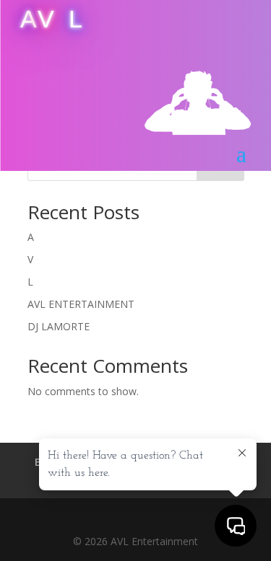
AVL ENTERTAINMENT (80, 304)
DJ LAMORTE (58, 326)
